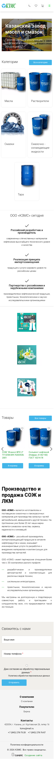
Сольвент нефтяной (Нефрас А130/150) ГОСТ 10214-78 (39, 455)
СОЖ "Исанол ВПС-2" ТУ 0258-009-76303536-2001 (13, 455)
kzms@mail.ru (27, 728)
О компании (27, 701)
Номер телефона (13, 653)
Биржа (27, 711)
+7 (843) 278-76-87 (37, 732)
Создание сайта (33, 755)
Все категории (40, 62)
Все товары (40, 418)
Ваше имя (9, 639)
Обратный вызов (29, 5)
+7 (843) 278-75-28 (17, 732)
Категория (13, 82)
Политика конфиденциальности (26, 744)
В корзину (12, 466)
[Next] (51, 449)
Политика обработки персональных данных (29, 676)
